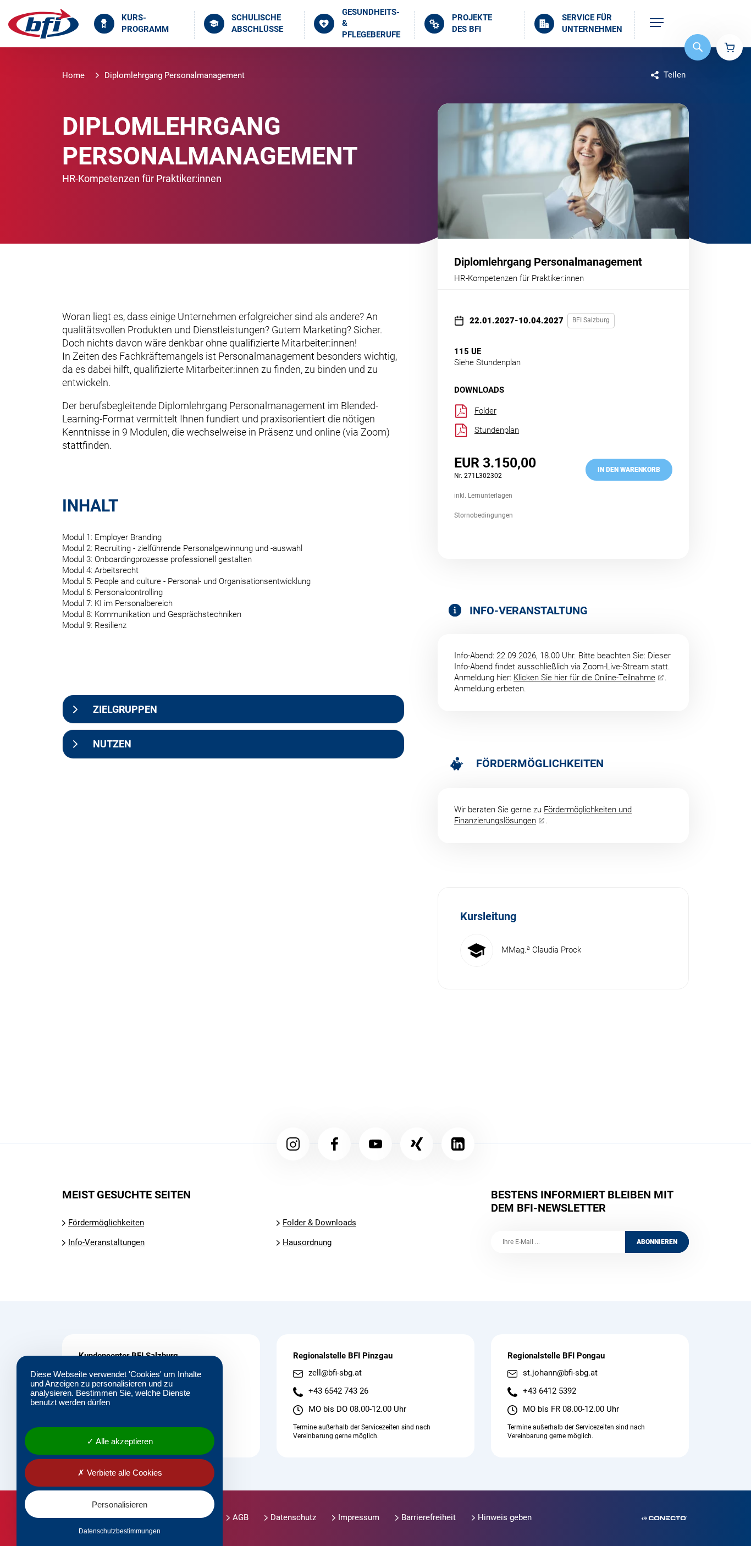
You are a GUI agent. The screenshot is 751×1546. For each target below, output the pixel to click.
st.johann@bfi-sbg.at (560, 1373)
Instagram (293, 1143)
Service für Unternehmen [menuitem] (592, 23)
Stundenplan (496, 430)
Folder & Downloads (319, 1223)
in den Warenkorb (629, 470)
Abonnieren (657, 1242)
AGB (241, 1517)
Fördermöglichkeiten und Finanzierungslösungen (543, 815)
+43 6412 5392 (549, 1391)
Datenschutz (293, 1517)
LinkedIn (457, 1143)
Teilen (675, 75)
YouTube (375, 1143)
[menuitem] (656, 23)
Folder (485, 411)
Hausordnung (307, 1242)
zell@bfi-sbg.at (335, 1373)
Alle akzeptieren (123, 1441)
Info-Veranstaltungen (106, 1242)
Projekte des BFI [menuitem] (472, 23)
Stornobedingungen (483, 515)
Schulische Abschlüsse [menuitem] (257, 23)
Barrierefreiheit (428, 1517)
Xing (416, 1143)
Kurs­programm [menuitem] (145, 23)
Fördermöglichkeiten (106, 1223)
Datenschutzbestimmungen (120, 1531)
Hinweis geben (505, 1517)
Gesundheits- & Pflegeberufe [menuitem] (371, 23)
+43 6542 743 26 (338, 1391)
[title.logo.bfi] (43, 24)
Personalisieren (119, 1504)
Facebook (334, 1143)
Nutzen (112, 744)
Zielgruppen (125, 709)
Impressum (358, 1517)
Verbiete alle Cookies (123, 1472)
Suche (697, 47)
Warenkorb (729, 47)
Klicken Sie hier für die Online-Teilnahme (584, 678)
